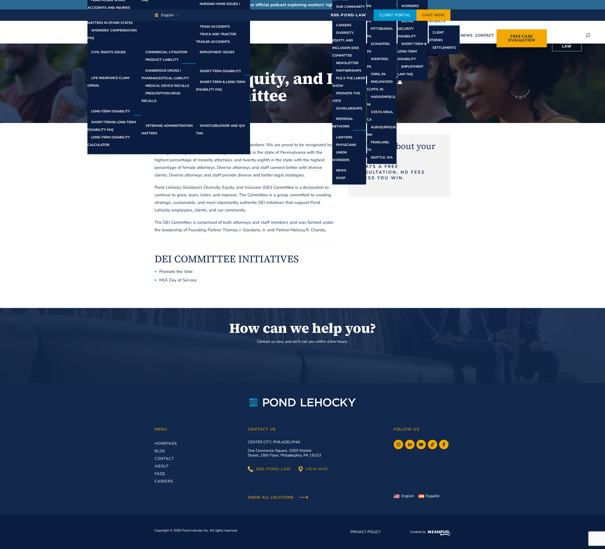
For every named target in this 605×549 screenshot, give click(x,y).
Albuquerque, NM (382, 131)
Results (437, 21)
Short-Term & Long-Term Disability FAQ (220, 86)
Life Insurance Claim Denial (108, 82)
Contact (484, 35)
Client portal (395, 15)
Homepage (166, 443)
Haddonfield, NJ (381, 101)
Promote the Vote (346, 97)
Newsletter (347, 63)
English (407, 496)
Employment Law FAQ (411, 70)
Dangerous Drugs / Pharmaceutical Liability (165, 74)
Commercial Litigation (166, 52)
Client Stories (436, 36)
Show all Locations (271, 498)
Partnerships (348, 70)
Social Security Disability (407, 29)
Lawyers (344, 137)
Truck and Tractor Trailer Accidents (216, 38)
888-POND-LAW (348, 15)
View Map (317, 469)
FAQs (160, 473)
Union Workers (341, 156)
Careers (343, 25)
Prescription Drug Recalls (161, 97)
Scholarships (349, 108)
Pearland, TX (378, 146)
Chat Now (433, 15)
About (162, 466)
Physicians (346, 145)
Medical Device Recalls (167, 85)
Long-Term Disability (110, 111)
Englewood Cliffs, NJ (380, 85)
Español (433, 496)
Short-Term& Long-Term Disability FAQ (111, 126)
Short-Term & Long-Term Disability (412, 51)
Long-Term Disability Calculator (108, 141)
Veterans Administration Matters (167, 129)
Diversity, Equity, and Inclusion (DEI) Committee (345, 44)
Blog (160, 451)
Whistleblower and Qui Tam (220, 129)
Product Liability (161, 59)
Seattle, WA (382, 157)
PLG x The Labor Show (348, 82)
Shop (341, 178)
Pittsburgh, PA (380, 32)
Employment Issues (217, 52)
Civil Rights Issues (108, 52)
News (341, 170)
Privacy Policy (365, 532)
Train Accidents (215, 26)
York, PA (378, 74)
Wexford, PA (378, 63)
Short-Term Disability (220, 71)
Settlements (444, 47)
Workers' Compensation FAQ (112, 34)
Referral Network (342, 123)
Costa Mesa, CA (380, 116)
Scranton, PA (378, 48)
